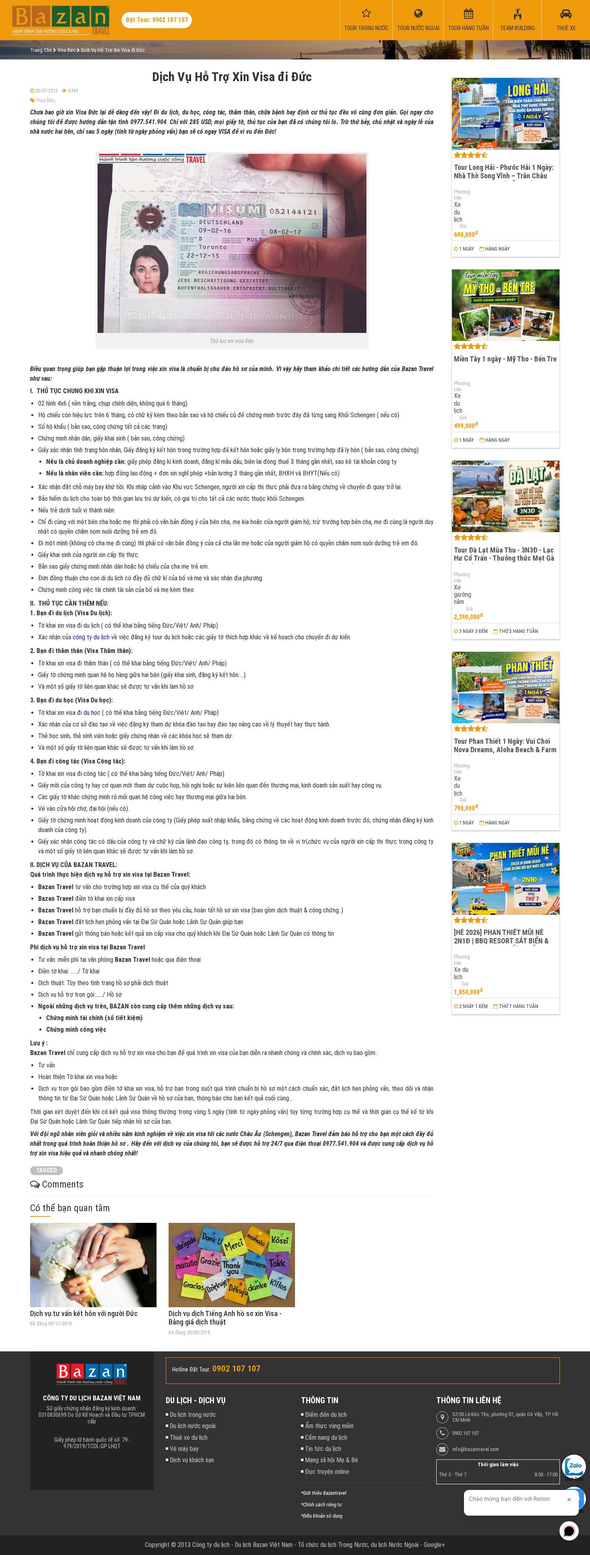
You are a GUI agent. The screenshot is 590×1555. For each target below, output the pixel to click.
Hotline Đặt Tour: (191, 1369)
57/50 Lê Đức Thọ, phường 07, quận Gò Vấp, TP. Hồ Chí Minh (505, 1417)
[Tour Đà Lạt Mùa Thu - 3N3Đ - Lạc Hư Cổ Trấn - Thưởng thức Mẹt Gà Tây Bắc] (505, 497)
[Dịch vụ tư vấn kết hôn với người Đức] (93, 1265)
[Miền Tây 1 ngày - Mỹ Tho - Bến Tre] (505, 305)
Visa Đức (46, 100)
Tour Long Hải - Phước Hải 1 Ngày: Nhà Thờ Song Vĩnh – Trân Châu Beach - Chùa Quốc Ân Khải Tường (504, 175)
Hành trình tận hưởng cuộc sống (45, 31)
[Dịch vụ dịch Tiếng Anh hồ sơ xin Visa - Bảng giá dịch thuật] (232, 1265)
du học (91, 712)
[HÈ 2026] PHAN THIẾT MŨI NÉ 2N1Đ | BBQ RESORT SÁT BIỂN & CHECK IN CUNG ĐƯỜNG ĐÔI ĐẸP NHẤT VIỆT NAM (503, 944)
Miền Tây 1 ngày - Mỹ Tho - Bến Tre (505, 359)
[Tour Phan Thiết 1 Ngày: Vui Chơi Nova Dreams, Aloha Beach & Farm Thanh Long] (505, 688)
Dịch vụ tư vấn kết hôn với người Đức (84, 1313)
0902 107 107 (465, 1433)
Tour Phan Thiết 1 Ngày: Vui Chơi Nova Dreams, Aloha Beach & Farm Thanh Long (505, 749)
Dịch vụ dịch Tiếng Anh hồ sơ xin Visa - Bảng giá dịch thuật (225, 1317)
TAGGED (46, 1170)
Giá (463, 226)
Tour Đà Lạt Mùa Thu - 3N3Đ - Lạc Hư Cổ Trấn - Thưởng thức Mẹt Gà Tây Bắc (504, 558)
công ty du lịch (91, 637)
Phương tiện (460, 195)
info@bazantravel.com (475, 1449)
